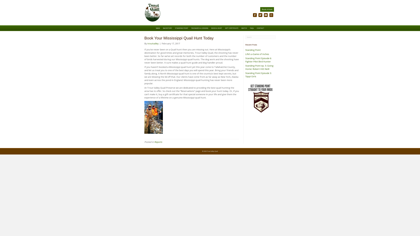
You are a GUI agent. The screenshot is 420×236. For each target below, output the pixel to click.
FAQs (252, 28)
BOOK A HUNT (216, 28)
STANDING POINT (181, 28)
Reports (158, 142)
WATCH (244, 28)
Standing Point (253, 50)
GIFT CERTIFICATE (231, 28)
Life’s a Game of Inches (257, 54)
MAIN (158, 28)
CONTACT (260, 28)
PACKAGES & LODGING (199, 28)
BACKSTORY (167, 28)
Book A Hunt (267, 9)
